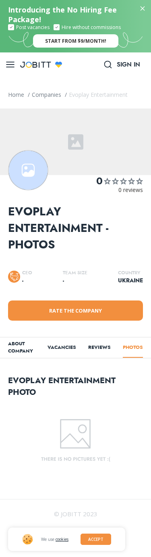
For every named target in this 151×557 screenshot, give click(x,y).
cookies (62, 539)
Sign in (128, 64)
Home (17, 94)
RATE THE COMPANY (75, 310)
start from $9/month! (75, 41)
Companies (47, 94)
